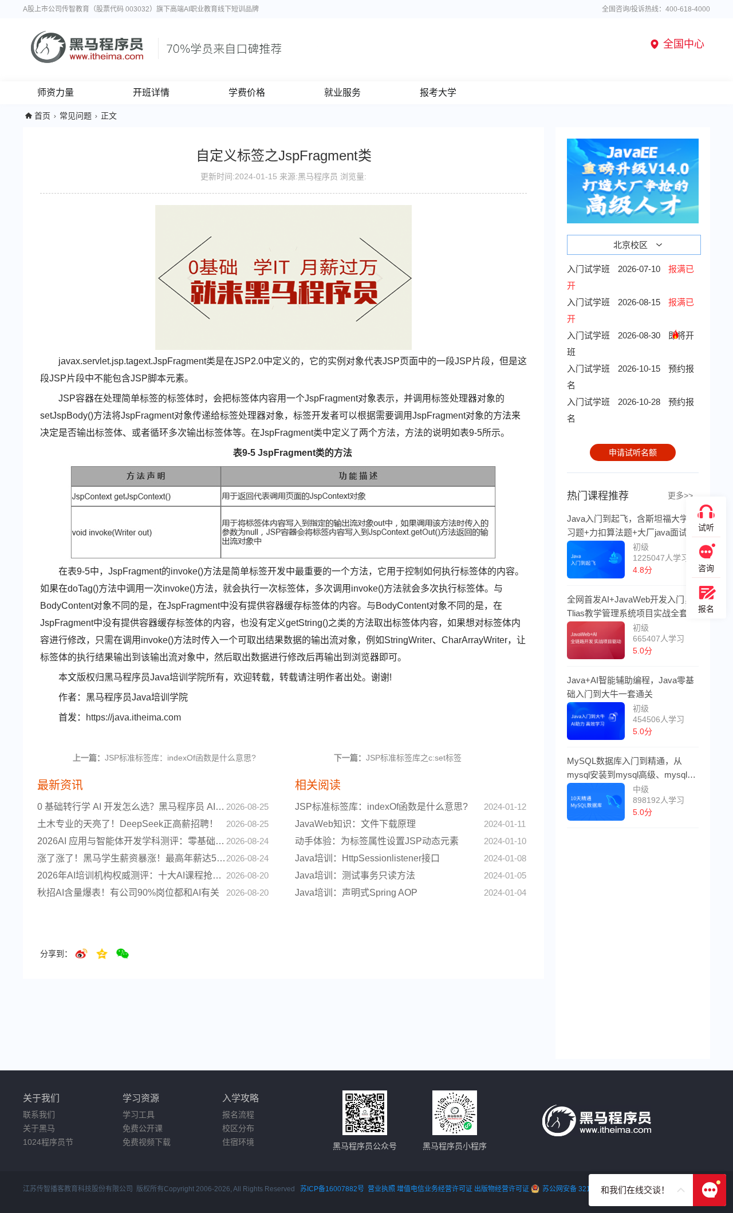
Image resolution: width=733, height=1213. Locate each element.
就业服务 (342, 92)
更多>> (680, 495)
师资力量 (55, 92)
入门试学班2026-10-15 (630, 377)
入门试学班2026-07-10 (630, 277)
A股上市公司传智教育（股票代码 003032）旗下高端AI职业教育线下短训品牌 (141, 9)
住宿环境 (238, 1142)
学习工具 (139, 1114)
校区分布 (238, 1128)
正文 (109, 115)
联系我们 (39, 1114)
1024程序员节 (48, 1142)
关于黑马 (39, 1128)
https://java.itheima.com (133, 717)
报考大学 (438, 92)
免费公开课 (143, 1128)
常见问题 (76, 115)
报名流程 (238, 1114)
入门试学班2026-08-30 (630, 343)
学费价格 (246, 92)
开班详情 (151, 92)
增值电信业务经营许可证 (434, 1189)
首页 (42, 115)
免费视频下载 (147, 1142)
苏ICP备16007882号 (332, 1189)
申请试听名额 (633, 452)
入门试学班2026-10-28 (630, 410)
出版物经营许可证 (502, 1189)
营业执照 (381, 1189)
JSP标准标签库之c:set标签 (398, 757)
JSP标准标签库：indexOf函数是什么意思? (164, 757)
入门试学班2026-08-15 (630, 310)
